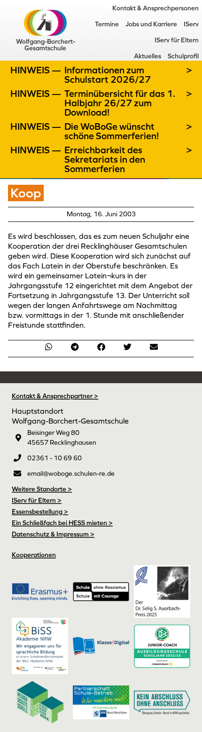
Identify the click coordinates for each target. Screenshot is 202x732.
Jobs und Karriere (151, 24)
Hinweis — (36, 70)
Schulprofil (183, 56)
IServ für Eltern (177, 40)
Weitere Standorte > (42, 489)
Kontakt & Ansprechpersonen (155, 8)
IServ (191, 24)
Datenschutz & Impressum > (53, 534)
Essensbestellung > (40, 511)
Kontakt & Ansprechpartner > (55, 396)
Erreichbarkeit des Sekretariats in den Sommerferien (104, 159)
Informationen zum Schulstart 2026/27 (107, 75)
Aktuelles (147, 56)
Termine (107, 24)
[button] (48, 346)
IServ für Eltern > (37, 500)
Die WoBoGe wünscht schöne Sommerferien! (111, 131)
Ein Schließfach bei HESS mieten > (62, 523)
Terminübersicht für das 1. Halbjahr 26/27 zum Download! (119, 103)
